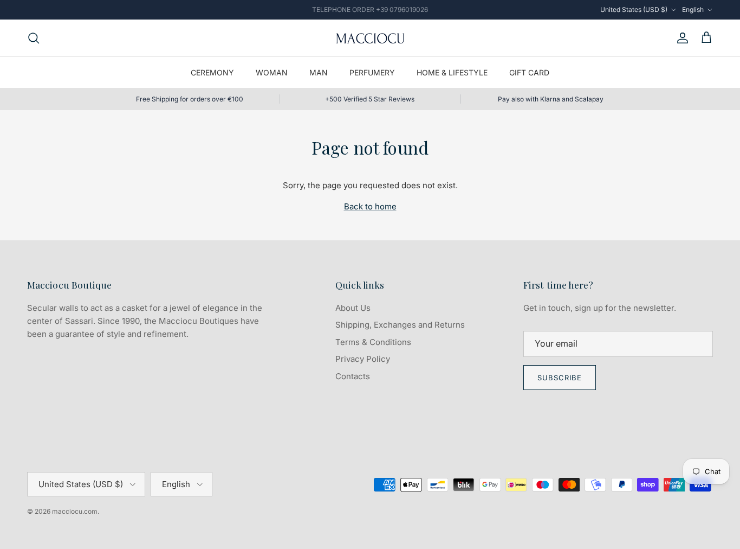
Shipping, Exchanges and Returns (400, 325)
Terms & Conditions (373, 342)
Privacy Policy (362, 359)
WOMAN (272, 72)
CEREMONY (212, 72)
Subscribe (559, 377)
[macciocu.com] (370, 38)
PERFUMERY (372, 72)
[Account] (680, 37)
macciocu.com (75, 511)
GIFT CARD (529, 72)
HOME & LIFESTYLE (452, 72)
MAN (318, 72)
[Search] (33, 37)
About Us (353, 308)
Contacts (352, 376)
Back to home (370, 206)
